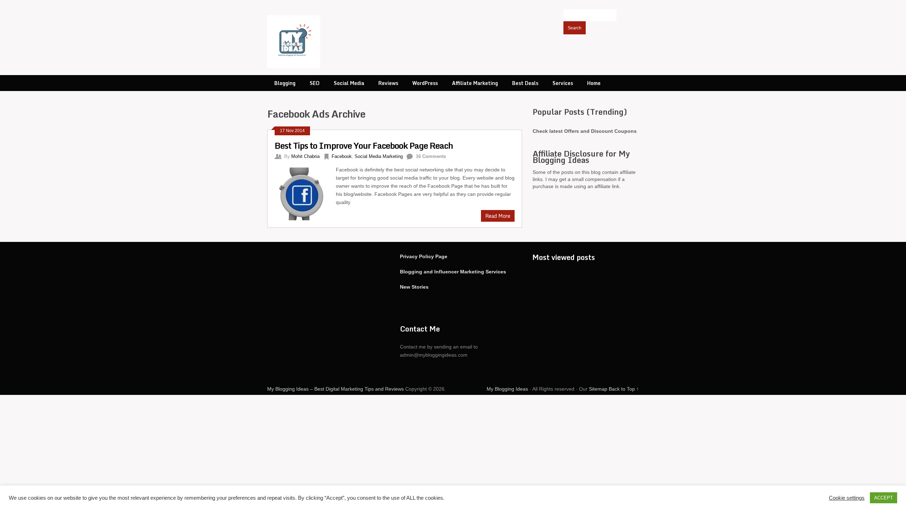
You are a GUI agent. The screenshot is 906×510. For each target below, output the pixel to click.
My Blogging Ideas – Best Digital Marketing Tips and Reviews (335, 389)
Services (562, 83)
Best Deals (525, 83)
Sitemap (598, 389)
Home (594, 83)
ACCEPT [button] (883, 497)
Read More (497, 216)
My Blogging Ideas (507, 389)
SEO (315, 83)
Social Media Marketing (379, 156)
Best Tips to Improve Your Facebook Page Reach (364, 145)
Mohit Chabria (305, 156)
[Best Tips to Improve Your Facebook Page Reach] (305, 193)
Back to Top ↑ (624, 389)
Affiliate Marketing (475, 83)
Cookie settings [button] (847, 498)
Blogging (285, 83)
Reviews (388, 83)
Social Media (349, 83)
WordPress (425, 83)
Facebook (342, 156)
